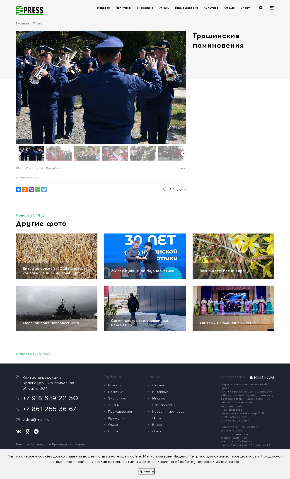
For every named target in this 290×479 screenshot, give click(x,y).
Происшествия (186, 8)
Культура (211, 8)
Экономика (145, 8)
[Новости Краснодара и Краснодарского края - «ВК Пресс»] (30, 10)
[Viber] (31, 189)
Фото (37, 23)
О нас (157, 431)
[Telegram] (44, 189)
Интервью (160, 392)
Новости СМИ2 (30, 215)
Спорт (245, 8)
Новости (103, 8)
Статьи (158, 385)
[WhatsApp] (37, 189)
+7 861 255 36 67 (49, 409)
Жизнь (164, 8)
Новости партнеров (168, 412)
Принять (146, 471)
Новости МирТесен (34, 354)
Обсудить (178, 189)
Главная (22, 23)
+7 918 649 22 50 (50, 398)
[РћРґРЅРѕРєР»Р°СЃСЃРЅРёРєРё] (25, 189)
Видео (157, 425)
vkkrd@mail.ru (36, 419)
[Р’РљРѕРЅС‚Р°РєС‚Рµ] (18, 189)
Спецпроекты (163, 405)
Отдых (229, 8)
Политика (123, 8)
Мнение (158, 398)
